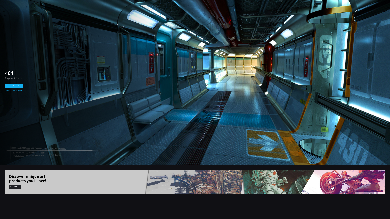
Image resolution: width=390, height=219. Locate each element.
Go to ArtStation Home (14, 86)
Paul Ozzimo (14, 94)
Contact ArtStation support (14, 91)
